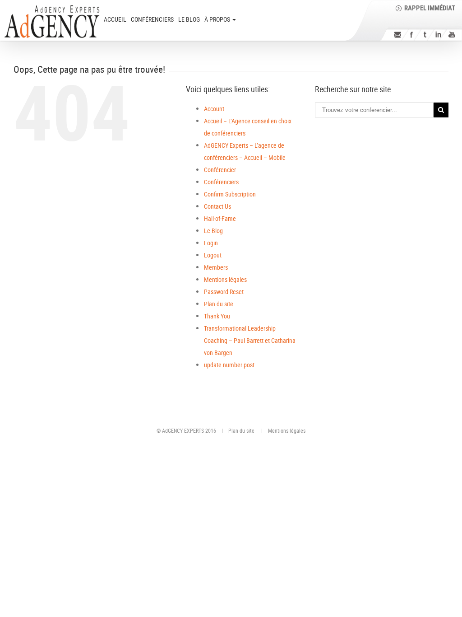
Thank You (217, 316)
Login (211, 242)
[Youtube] (451, 34)
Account (214, 108)
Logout (213, 255)
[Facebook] (411, 34)
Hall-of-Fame (220, 218)
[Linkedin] (438, 34)
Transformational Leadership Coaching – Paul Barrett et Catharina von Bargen (250, 340)
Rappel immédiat (429, 7)
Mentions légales (225, 279)
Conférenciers (152, 19)
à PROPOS (217, 19)
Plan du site (218, 303)
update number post (229, 364)
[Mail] (397, 34)
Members (216, 267)
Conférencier (220, 169)
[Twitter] (424, 34)
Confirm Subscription (230, 194)
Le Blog (189, 19)
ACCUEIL (115, 19)
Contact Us (217, 206)
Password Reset (224, 291)
